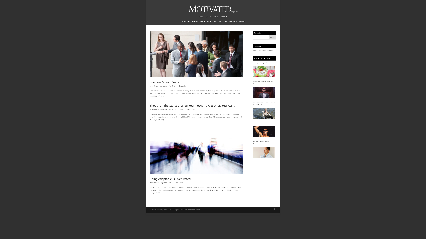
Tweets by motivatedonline (263, 50)
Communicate (185, 22)
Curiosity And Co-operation (260, 63)
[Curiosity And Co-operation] (264, 71)
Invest (209, 22)
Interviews (242, 22)
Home (201, 17)
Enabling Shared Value (165, 82)
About (208, 17)
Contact (224, 17)
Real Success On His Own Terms (262, 123)
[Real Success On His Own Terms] (264, 131)
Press (216, 17)
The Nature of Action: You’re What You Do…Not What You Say (264, 103)
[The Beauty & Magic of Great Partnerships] (264, 152)
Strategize (195, 22)
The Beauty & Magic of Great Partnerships (261, 142)
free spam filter (194, 210)
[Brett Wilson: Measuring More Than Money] (264, 92)
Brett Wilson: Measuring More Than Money (263, 82)
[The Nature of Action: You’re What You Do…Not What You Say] (264, 113)
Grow (225, 22)
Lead (214, 22)
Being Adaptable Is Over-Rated (170, 179)
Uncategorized (189, 109)
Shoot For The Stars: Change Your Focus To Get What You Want (192, 106)
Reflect (202, 22)
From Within (233, 22)
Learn (220, 22)
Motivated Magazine (159, 86)
